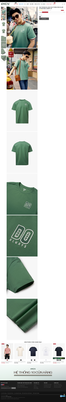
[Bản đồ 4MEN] (33, 372)
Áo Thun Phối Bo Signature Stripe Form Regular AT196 (24, 361)
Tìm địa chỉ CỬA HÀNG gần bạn (22, 387)
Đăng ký (13, 388)
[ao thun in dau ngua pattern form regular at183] (46, 351)
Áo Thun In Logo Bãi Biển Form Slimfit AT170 (9, 361)
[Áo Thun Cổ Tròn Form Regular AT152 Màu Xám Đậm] (60, 360)
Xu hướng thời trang (17, 393)
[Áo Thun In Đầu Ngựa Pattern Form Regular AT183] (46, 360)
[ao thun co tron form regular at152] (59, 351)
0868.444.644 (22, 385)
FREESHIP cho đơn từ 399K (38, 0)
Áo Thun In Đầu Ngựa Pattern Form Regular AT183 (49, 361)
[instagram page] (2, 384)
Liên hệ (35, 385)
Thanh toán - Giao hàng (58, 385)
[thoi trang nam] (5, 4)
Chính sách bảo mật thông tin (27, 393)
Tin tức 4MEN (36, 388)
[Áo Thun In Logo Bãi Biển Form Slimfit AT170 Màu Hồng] (7, 360)
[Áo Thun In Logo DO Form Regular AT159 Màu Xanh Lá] (3, 9)
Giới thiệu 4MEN (36, 384)
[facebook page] (1, 384)
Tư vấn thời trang (4, 393)
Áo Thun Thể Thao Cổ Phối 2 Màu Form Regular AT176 (37, 361)
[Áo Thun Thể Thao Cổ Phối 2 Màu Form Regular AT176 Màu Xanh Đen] (31, 360)
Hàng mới (16, 3)
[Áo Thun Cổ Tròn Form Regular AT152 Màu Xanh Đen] (57, 360)
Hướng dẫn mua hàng (47, 384)
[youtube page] (3, 384)
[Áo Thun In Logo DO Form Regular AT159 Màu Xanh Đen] (40, 16)
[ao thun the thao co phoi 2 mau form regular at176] (33, 351)
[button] (52, 12)
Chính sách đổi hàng (57, 387)
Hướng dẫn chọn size (47, 385)
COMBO (54, 3)
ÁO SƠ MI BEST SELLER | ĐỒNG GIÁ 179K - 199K (22, 0)
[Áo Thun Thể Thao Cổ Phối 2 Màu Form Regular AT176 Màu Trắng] (33, 360)
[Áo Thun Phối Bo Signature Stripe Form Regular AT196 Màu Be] (19, 360)
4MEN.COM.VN (10, 398)
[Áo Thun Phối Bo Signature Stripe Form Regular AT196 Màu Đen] (21, 360)
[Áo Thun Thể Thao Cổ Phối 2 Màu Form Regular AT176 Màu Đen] (34, 360)
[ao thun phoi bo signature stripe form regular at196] (20, 351)
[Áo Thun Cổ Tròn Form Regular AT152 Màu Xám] (58, 360)
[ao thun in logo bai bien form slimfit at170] (7, 351)
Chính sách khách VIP (57, 384)
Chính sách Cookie (36, 393)
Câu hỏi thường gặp (47, 387)
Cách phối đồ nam (10, 393)
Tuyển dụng (36, 387)
